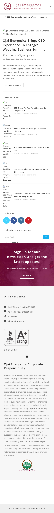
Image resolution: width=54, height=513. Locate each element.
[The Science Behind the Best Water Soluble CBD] (7, 150)
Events (19, 59)
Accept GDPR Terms (13, 243)
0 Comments (32, 114)
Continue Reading (14, 84)
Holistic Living (30, 59)
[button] (27, 276)
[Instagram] (21, 220)
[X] (6, 220)
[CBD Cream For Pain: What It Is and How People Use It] (7, 110)
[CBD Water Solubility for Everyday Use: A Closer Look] (7, 171)
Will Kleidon (11, 55)
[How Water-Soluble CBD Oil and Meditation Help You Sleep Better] (7, 196)
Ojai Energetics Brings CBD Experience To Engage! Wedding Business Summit (24, 44)
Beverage (10, 59)
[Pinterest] (28, 220)
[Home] (3, 17)
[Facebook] (13, 220)
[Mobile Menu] (50, 7)
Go (46, 237)
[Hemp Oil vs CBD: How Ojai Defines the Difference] (7, 131)
